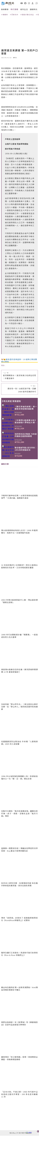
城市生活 (24, 9)
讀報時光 (33, 9)
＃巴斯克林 (14, 14)
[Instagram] (29, 3)
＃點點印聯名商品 (27, 14)
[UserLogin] (32, 3)
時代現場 (14, 9)
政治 (3, 365)
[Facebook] (25, 3)
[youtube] (21, 3)
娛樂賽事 (5, 9)
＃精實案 (4, 14)
